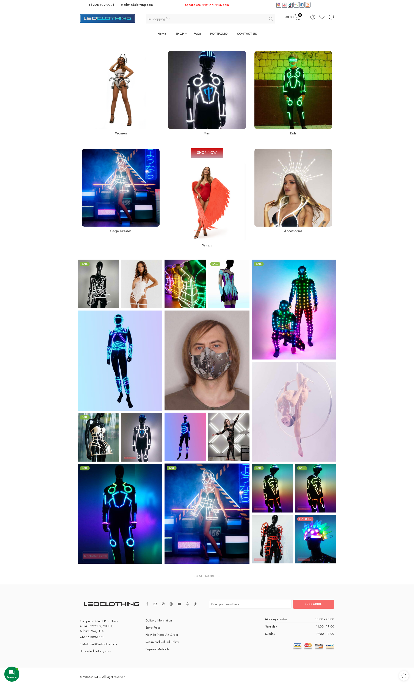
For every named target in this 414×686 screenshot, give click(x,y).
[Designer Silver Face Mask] (207, 360)
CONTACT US (247, 33)
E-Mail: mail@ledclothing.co (98, 644)
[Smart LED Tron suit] (120, 514)
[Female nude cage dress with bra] (98, 437)
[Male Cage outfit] (120, 361)
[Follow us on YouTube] (179, 604)
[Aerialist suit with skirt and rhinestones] (294, 412)
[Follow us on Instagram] (171, 604)
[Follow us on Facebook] (147, 604)
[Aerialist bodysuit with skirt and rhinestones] (228, 284)
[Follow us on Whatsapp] (187, 604)
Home (161, 33)
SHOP (180, 33)
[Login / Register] (313, 17)
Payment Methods (157, 649)
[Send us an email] (155, 604)
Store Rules (153, 627)
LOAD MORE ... (207, 576)
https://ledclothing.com (95, 651)
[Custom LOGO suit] (142, 437)
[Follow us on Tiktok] (195, 604)
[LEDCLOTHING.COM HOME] (107, 18)
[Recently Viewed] (404, 676)
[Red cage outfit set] (272, 539)
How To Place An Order (162, 634)
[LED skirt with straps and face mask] (207, 514)
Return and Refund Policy (162, 642)
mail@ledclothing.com (137, 4)
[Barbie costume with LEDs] (185, 437)
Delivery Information (159, 620)
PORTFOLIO (218, 33)
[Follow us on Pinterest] (163, 604)
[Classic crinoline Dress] (185, 284)
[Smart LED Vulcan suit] (272, 488)
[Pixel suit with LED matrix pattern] (294, 310)
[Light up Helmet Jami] (315, 539)
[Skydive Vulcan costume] (315, 488)
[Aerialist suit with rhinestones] (228, 437)
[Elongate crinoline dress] (142, 284)
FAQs (197, 33)
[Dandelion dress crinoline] (98, 284)
